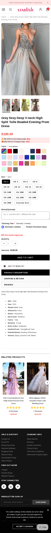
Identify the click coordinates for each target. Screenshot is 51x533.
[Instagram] (10, 486)
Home (3, 17)
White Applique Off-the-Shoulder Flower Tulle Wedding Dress (37, 400)
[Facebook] (3, 486)
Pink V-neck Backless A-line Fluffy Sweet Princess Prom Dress (13, 400)
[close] (47, 2)
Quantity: (5, 239)
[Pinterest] (17, 486)
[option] (25, 59)
